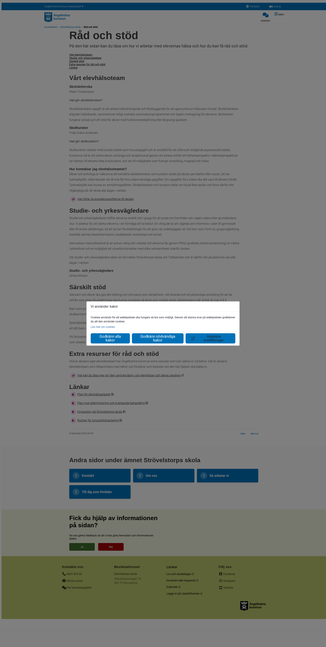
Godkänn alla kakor (110, 338)
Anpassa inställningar (214, 338)
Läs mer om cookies (103, 327)
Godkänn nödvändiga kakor (157, 338)
